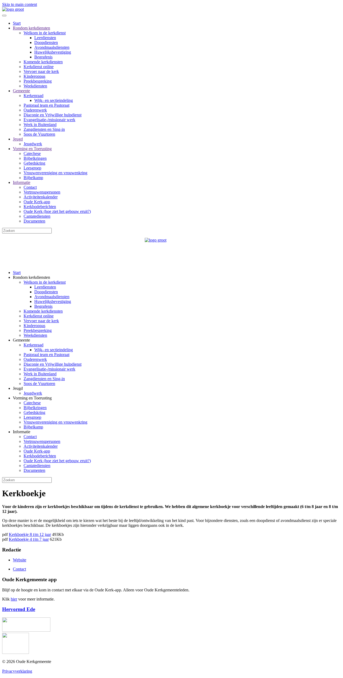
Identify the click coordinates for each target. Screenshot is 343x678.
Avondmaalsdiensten (51, 47)
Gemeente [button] (21, 340)
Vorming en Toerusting (32, 148)
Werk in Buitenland (40, 124)
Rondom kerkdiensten (31, 28)
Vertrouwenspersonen (42, 192)
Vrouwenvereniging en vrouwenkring (55, 173)
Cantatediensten (37, 216)
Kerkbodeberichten (40, 206)
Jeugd (18, 139)
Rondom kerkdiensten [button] (31, 277)
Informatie (21, 182)
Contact (30, 187)
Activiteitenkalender (41, 197)
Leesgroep (32, 168)
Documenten (34, 221)
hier (14, 599)
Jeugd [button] (18, 388)
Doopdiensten (46, 42)
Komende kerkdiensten (43, 62)
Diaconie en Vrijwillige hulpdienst (52, 115)
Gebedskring (34, 163)
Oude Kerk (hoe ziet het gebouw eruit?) (57, 211)
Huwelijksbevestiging (52, 52)
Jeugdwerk (33, 144)
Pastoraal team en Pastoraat (46, 105)
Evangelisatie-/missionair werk (49, 119)
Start (17, 23)
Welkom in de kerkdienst (45, 33)
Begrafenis (43, 57)
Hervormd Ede (18, 609)
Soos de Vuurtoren (39, 134)
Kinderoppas (34, 76)
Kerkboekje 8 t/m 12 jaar (30, 534)
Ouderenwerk (35, 110)
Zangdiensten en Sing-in (44, 129)
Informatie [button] (21, 431)
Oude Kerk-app (37, 201)
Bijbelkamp (33, 177)
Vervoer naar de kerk (41, 71)
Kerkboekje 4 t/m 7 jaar (29, 539)
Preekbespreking (38, 81)
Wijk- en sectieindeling (53, 100)
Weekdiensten (35, 86)
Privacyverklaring (17, 671)
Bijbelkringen (35, 158)
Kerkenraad (33, 95)
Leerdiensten (45, 37)
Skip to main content (19, 4)
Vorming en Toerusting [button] (32, 398)
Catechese (32, 153)
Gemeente (21, 90)
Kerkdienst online (39, 66)
